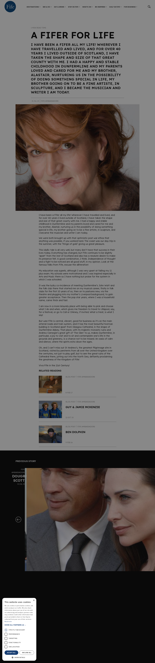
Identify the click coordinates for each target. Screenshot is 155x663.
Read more (8, 621)
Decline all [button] (26, 653)
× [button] (34, 600)
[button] (19, 625)
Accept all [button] (11, 653)
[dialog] (77, 331)
